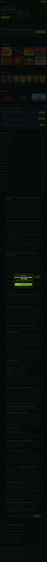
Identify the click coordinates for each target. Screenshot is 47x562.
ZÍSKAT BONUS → (23, 284)
